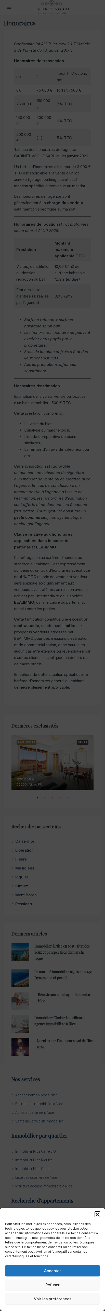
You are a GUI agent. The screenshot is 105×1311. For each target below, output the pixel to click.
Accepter (52, 1270)
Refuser (52, 1284)
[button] (97, 1214)
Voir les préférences (52, 1298)
